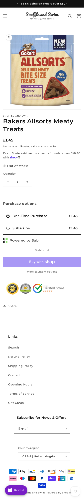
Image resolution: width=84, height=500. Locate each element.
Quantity (9, 173)
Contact (14, 375)
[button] (5, 16)
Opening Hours (20, 384)
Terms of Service (21, 393)
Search (13, 347)
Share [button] (12, 306)
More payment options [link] (42, 271)
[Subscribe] (65, 429)
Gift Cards (16, 403)
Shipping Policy (20, 366)
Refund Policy (19, 357)
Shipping (25, 146)
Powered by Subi (25, 240)
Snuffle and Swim (34, 492)
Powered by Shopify (59, 492)
